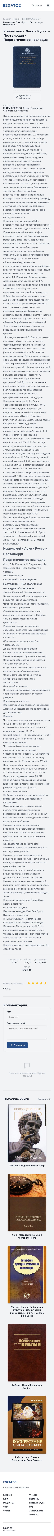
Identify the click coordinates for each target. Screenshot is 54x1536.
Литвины (33, 1515)
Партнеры (34, 1499)
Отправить (19, 1045)
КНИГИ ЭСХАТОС (30, 19)
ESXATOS (9, 1482)
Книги (16, 19)
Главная (7, 19)
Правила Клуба (37, 1503)
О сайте (33, 1495)
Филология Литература (15, 110)
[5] (45, 983)
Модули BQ (9, 1503)
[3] (37, 983)
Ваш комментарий (16, 1023)
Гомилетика (37, 108)
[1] (29, 983)
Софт (5, 1507)
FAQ (31, 1507)
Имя (9, 1012)
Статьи (7, 1511)
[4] (41, 983)
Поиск (38, 5)
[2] (33, 983)
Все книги (43, 1099)
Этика (26, 108)
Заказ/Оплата (36, 1511)
